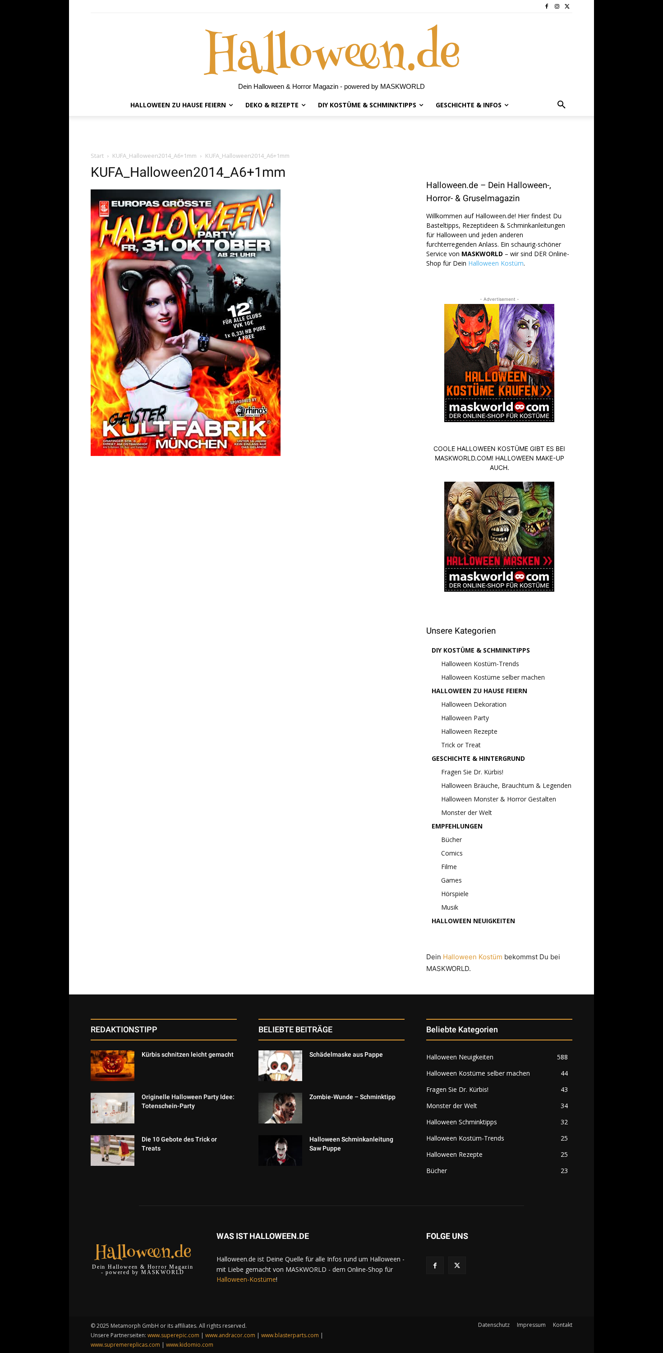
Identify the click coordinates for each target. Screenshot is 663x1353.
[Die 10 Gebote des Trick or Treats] (112, 1150)
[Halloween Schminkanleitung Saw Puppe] (280, 1150)
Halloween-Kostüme (246, 1279)
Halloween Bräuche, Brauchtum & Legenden (506, 785)
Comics (452, 853)
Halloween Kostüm (496, 263)
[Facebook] (547, 6)
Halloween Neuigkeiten (473, 920)
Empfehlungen (457, 826)
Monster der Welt (466, 812)
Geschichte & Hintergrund (478, 758)
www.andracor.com (230, 1335)
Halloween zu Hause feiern (479, 690)
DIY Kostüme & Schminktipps (481, 650)
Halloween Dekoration (473, 704)
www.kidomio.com (189, 1344)
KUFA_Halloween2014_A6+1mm (154, 156)
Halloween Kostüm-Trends (480, 663)
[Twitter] (567, 6)
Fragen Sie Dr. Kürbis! (472, 772)
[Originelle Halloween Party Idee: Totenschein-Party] (112, 1108)
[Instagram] (557, 6)
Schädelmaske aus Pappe (346, 1054)
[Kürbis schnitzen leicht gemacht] (112, 1065)
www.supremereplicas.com (125, 1344)
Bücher (451, 839)
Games (451, 880)
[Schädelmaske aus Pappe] (280, 1065)
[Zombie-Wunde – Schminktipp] (280, 1108)
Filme (449, 866)
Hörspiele (455, 893)
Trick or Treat (461, 745)
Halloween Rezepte (469, 731)
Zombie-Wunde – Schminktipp (352, 1096)
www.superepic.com (173, 1335)
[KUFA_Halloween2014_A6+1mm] (186, 453)
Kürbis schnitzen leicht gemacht (188, 1054)
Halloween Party (465, 717)
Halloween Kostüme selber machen (493, 677)
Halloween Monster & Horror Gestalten (498, 799)
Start (97, 156)
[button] (561, 105)
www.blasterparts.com (290, 1335)
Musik (449, 907)
